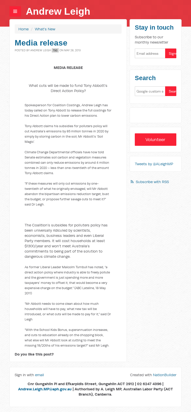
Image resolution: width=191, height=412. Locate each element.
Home (23, 29)
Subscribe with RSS (152, 181)
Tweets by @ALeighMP (154, 163)
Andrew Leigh (58, 11)
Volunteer (155, 139)
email (39, 374)
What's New (45, 29)
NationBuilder (164, 374)
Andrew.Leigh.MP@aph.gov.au (45, 389)
